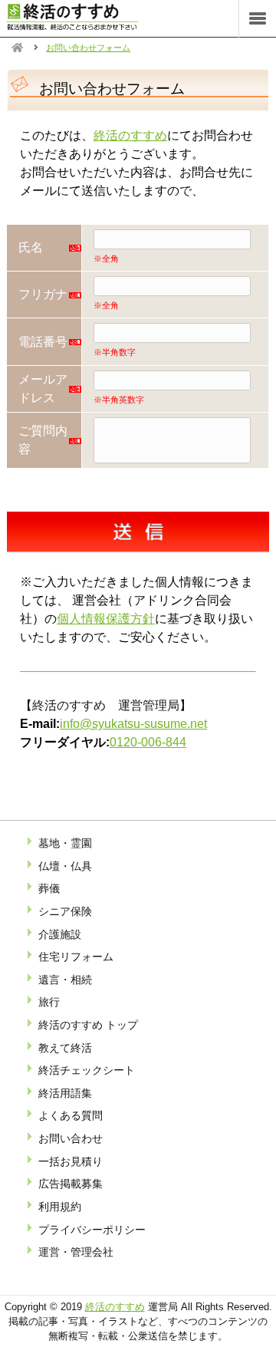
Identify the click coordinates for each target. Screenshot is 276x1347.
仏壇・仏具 (65, 866)
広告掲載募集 (70, 1183)
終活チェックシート (86, 1070)
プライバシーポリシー (92, 1229)
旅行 (49, 1002)
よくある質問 (70, 1115)
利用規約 (59, 1206)
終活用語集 (65, 1093)
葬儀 (49, 888)
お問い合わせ (70, 1138)
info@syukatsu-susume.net (133, 723)
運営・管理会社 (75, 1252)
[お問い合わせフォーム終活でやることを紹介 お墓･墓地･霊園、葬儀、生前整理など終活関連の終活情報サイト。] (87, 26)
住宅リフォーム (75, 956)
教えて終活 (65, 1048)
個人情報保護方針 (106, 618)
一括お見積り (70, 1161)
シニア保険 (65, 911)
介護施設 (59, 934)
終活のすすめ (130, 135)
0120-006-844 (148, 742)
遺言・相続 (65, 979)
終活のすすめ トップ (88, 1025)
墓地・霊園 (65, 843)
